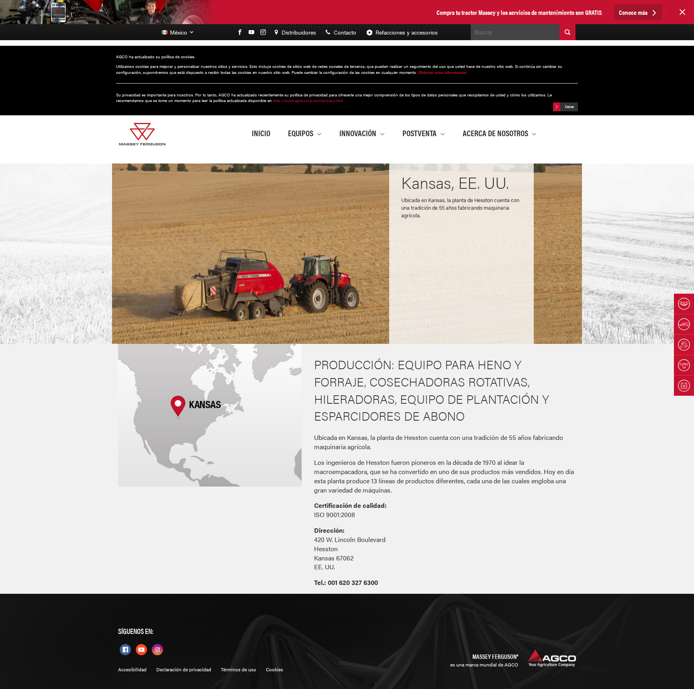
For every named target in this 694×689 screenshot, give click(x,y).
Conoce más (634, 12)
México (179, 32)
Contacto (344, 32)
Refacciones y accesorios (407, 32)
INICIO (261, 133)
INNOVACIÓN (358, 133)
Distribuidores (298, 32)
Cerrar (569, 106)
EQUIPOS (301, 133)
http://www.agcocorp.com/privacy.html (308, 100)
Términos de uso (238, 669)
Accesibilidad (132, 669)
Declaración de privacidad (183, 669)
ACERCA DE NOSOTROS (496, 133)
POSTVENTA (420, 133)
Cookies (274, 669)
